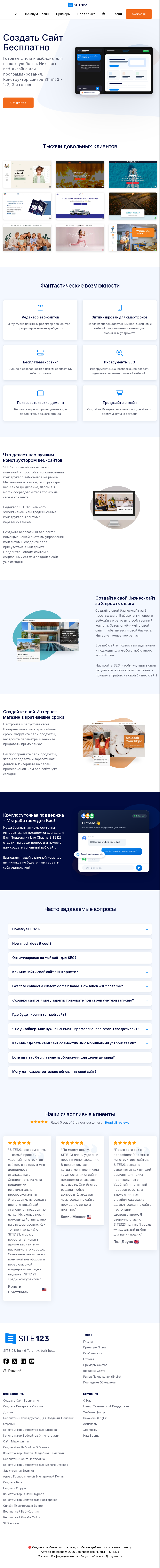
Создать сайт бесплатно (21, 1400)
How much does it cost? (32, 943)
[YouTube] (32, 1361)
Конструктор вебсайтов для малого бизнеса (35, 1465)
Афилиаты (90, 1424)
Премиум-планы (36, 14)
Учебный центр (94, 1412)
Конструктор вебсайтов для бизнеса (30, 1430)
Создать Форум (14, 1488)
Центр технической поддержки (106, 1406)
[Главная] (15, 14)
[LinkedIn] (23, 1361)
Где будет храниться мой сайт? (39, 1015)
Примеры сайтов (95, 1365)
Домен (8, 1412)
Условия (43, 1556)
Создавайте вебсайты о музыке (26, 1447)
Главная (88, 1341)
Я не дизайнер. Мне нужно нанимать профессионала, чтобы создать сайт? (75, 1029)
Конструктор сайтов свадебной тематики (33, 1453)
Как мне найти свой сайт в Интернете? (45, 972)
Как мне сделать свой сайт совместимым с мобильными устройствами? (74, 1043)
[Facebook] (6, 1361)
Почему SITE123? (26, 929)
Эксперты (90, 1430)
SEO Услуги (11, 1523)
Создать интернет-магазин (23, 1406)
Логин (117, 14)
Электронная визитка (18, 1470)
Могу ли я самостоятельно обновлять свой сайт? (54, 1072)
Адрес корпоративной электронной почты (33, 1476)
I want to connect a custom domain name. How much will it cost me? (67, 986)
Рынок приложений (103, 1376)
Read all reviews (117, 1122)
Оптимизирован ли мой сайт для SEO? (44, 958)
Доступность (114, 1556)
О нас (87, 1400)
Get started (139, 13)
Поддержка (86, 14)
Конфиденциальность (64, 1556)
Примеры (63, 14)
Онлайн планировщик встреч (23, 1505)
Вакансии (96, 1418)
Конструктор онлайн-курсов (23, 1494)
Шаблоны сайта (94, 1371)
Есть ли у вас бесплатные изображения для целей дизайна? (63, 1057)
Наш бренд (91, 1435)
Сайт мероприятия (16, 1441)
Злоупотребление (92, 1556)
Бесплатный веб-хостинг (21, 1511)
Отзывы (88, 1359)
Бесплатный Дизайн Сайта (21, 1517)
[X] (15, 1361)
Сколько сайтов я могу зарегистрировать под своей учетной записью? (73, 1000)
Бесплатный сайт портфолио (24, 1459)
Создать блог (12, 1482)
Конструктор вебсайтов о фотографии (31, 1435)
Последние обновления (99, 1382)
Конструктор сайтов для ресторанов (30, 1500)
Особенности (92, 1353)
